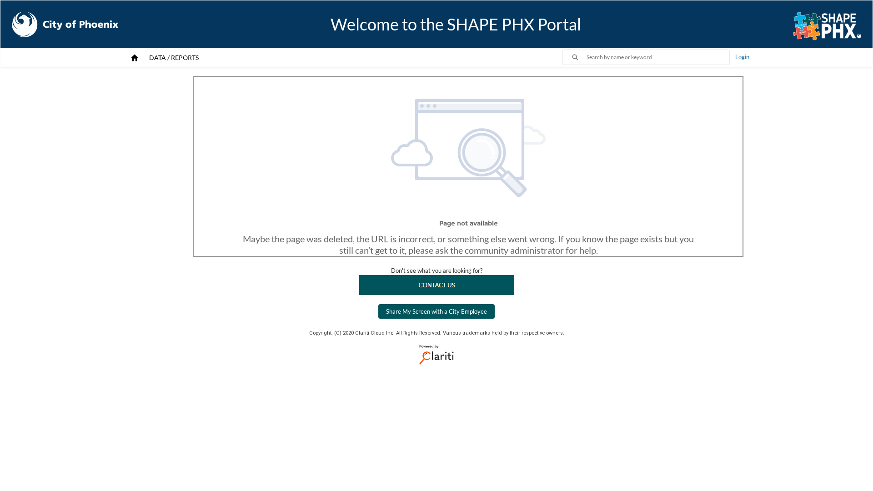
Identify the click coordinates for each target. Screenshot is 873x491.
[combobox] (658, 57)
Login (742, 56)
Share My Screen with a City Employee (436, 311)
